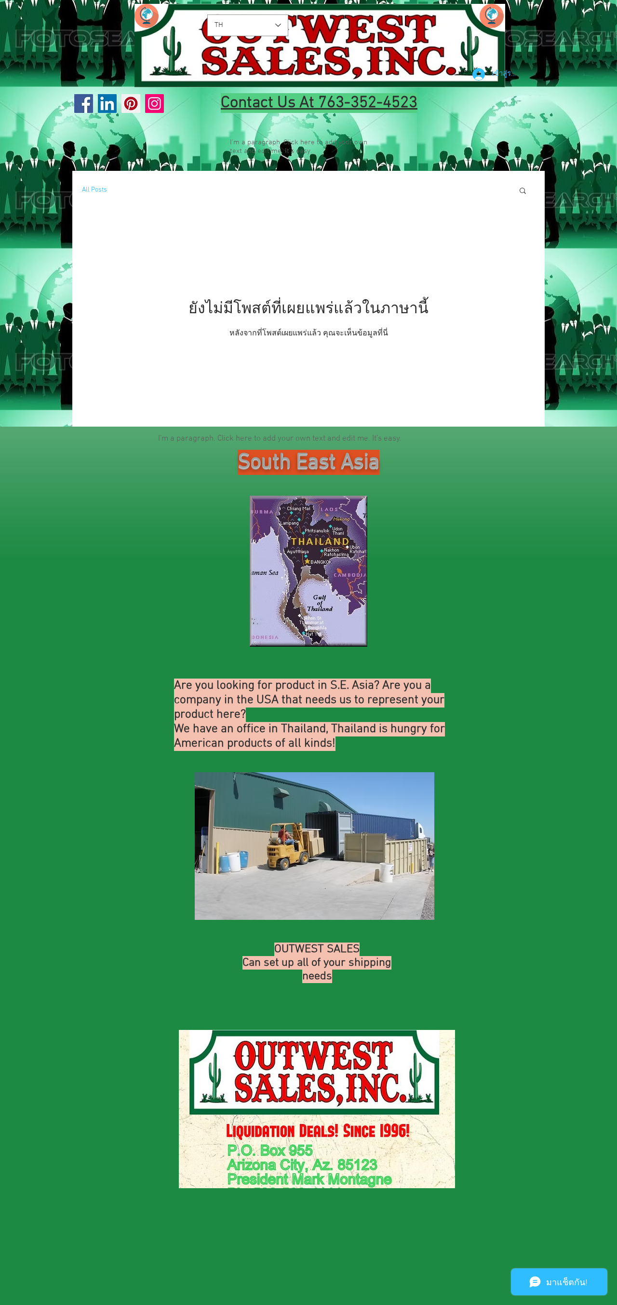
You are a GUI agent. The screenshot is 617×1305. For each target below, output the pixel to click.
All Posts (94, 190)
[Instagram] (154, 103)
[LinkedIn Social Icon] (107, 103)
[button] (522, 191)
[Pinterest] (130, 103)
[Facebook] (83, 103)
